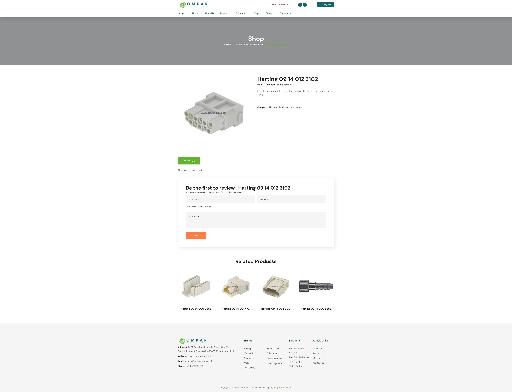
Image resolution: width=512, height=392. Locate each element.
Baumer (247, 358)
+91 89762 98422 (194, 366)
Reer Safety (249, 367)
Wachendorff (250, 353)
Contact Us (318, 362)
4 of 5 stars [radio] (226, 206)
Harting (228, 44)
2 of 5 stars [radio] (218, 206)
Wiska (246, 362)
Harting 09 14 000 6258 (316, 308)
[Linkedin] (300, 5)
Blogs (316, 353)
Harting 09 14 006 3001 (276, 308)
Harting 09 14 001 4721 (236, 308)
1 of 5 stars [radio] (215, 206)
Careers (317, 358)
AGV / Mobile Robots (299, 357)
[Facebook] (305, 5)
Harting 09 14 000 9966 (196, 308)
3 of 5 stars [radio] (222, 206)
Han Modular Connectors (249, 44)
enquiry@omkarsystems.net (198, 361)
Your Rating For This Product (199, 207)
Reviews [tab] (189, 160)
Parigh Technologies (283, 387)
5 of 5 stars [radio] (230, 206)
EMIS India (272, 353)
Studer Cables (274, 348)
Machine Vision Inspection (296, 350)
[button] (332, 13)
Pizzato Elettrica (274, 358)
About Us (317, 348)
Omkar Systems (274, 363)
